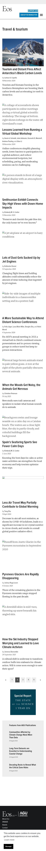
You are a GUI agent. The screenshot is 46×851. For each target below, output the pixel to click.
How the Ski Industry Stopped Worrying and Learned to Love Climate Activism (20, 643)
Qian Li (19, 141)
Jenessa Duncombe (11, 652)
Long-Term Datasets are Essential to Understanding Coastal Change (20, 751)
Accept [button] (8, 846)
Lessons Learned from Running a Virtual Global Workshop (22, 132)
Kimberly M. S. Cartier (11, 212)
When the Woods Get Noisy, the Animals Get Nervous (21, 387)
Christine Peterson (10, 393)
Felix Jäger (8, 327)
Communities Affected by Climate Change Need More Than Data (20, 735)
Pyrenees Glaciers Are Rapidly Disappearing (20, 576)
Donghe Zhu (29, 327)
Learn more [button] (9, 840)
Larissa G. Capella (10, 78)
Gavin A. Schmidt (10, 138)
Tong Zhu (7, 511)
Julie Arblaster (22, 138)
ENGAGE (5, 822)
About (5, 819)
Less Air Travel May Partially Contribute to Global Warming (20, 504)
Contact (5, 828)
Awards (4, 825)
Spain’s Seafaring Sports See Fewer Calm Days (19, 444)
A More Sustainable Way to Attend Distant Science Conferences (23, 320)
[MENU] (41, 15)
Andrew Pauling (7, 141)
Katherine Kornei (10, 266)
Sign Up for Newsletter (29, 15)
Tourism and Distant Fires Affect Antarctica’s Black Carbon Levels (22, 71)
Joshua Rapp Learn (11, 583)
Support (33, 11)
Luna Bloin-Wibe (18, 327)
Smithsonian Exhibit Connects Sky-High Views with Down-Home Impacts (22, 203)
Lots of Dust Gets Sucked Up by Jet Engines (21, 260)
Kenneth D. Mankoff (35, 138)
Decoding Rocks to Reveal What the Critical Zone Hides (22, 766)
